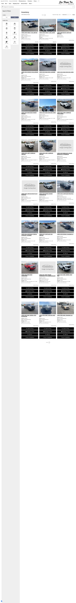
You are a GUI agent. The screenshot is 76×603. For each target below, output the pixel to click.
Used (10, 3)
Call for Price (30, 45)
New (6, 3)
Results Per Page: (56, 14)
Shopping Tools (16, 3)
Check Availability (30, 53)
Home (2, 3)
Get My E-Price (30, 47)
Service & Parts (24, 3)
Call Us (30, 50)
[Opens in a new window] (38, 1)
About (30, 3)
